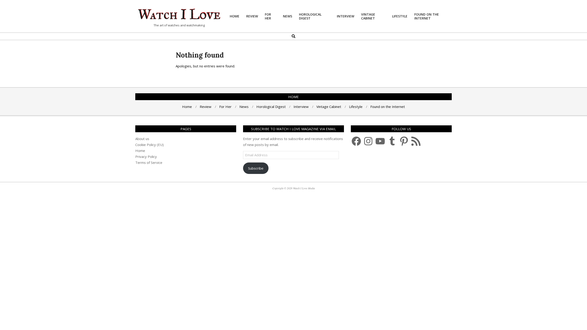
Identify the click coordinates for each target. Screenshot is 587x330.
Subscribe (255, 168)
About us (142, 138)
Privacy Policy (146, 156)
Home (140, 150)
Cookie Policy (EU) (149, 144)
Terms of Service (148, 162)
